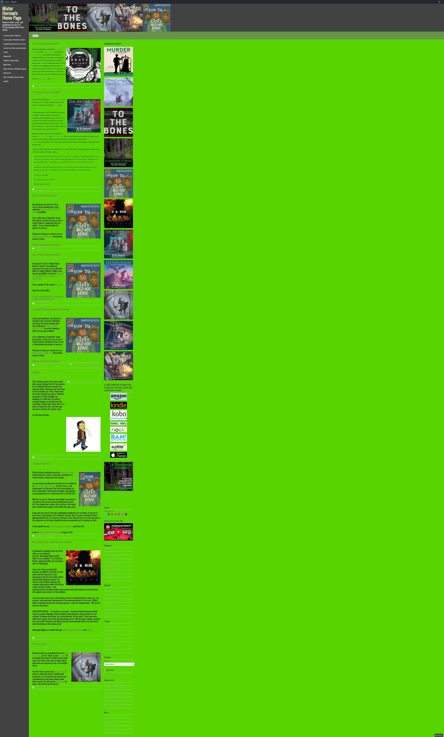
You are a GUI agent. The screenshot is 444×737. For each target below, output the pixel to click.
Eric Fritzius (41, 46)
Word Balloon (110, 579)
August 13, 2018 (51, 312)
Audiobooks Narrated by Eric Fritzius (14, 44)
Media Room (7, 64)
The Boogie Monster (112, 572)
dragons (98, 366)
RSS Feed (110, 670)
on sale (61, 655)
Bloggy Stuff (7, 56)
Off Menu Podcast (112, 568)
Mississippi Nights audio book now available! (52, 542)
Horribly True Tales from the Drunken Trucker (14, 50)
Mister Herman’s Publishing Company (14, 68)
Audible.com (43, 79)
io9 (107, 604)
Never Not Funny (111, 564)
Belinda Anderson (111, 625)
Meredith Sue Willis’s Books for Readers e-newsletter (47, 276)
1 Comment (60, 375)
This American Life (112, 575)
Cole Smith (109, 629)
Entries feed (110, 724)
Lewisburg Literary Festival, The (116, 608)
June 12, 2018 (50, 545)
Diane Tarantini (49, 52)
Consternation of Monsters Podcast (14, 39)
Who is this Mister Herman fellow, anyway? (13, 79)
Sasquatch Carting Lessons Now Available (50, 309)
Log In (7, 2)
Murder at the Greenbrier (114, 674)
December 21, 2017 (52, 647)
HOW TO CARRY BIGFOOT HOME (46, 210)
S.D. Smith (109, 640)
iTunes (89, 629)
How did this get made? (113, 557)
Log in (108, 720)
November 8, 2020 (52, 95)
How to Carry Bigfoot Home (44, 195)
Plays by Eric (7, 73)
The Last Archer (43, 136)
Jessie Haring (37, 55)
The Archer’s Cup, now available (46, 92)
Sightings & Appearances (11, 60)
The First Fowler (57, 136)
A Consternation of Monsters (12, 35)
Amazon (55, 105)
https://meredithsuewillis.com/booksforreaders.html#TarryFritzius (47, 297)
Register (108, 716)
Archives (107, 661)
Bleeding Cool (110, 593)
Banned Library (111, 589)
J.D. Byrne (109, 636)
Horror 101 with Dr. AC (113, 600)
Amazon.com (54, 79)
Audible (34, 108)
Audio (37, 86)
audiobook (43, 86)
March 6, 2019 (50, 198)
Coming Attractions (41, 463)
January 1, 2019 (51, 257)
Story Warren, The (112, 615)
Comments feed (111, 727)
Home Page (51, 86)
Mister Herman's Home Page (11, 13)
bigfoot (94, 364)
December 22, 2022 (52, 46)
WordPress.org (111, 731)
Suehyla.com (110, 647)
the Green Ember (60, 671)
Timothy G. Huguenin (113, 651)
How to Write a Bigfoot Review (46, 254)
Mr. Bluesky (110, 691)
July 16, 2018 (50, 375)
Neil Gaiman (110, 611)
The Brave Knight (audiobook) (45, 43)
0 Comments (65, 46)
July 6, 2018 (50, 466)
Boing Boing (110, 597)
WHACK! (35, 372)
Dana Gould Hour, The (113, 553)
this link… (59, 284)
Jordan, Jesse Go (112, 561)
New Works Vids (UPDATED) (115, 688)
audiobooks (87, 364)
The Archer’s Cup (56, 99)
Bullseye (108, 549)
